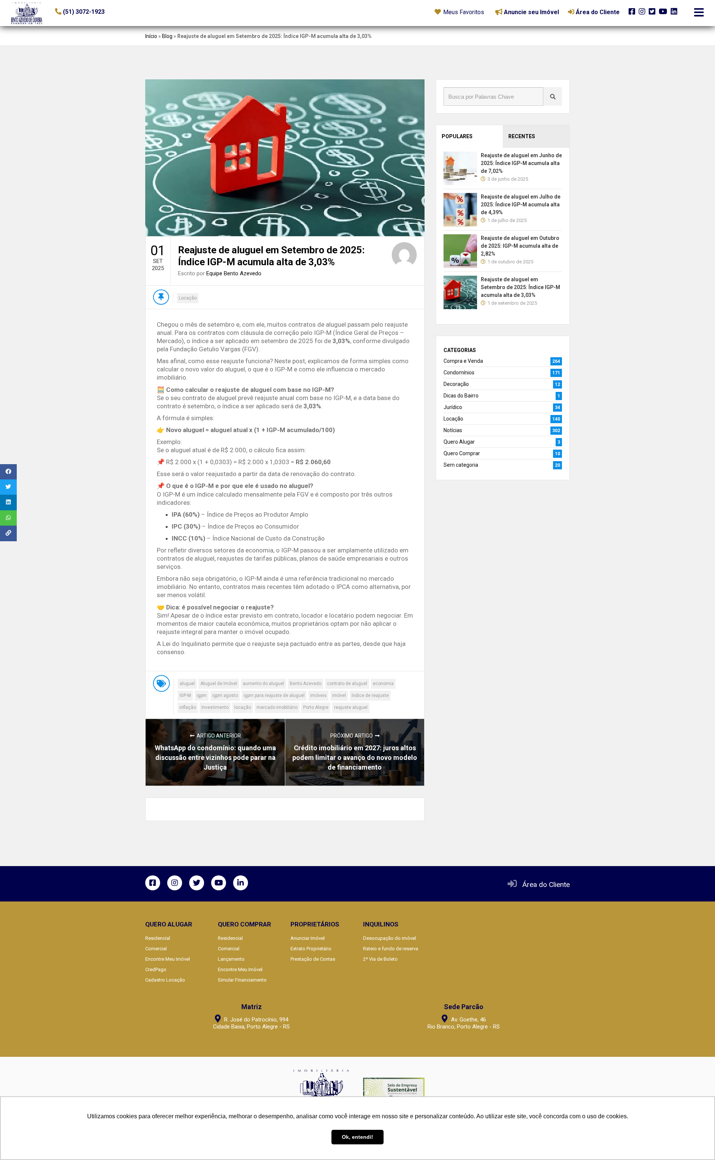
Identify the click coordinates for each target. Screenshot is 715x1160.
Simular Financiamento (242, 980)
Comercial (156, 948)
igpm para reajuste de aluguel (274, 695)
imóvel (339, 695)
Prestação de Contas (312, 959)
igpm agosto (225, 695)
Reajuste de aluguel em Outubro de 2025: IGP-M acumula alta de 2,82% (520, 246)
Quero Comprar (462, 453)
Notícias (453, 430)
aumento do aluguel (263, 683)
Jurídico (453, 407)
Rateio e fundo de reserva (390, 948)
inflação (187, 707)
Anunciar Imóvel (307, 938)
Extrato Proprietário (310, 948)
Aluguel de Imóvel (218, 683)
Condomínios (459, 372)
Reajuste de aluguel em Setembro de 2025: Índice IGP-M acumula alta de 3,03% (520, 287)
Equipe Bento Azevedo (233, 273)
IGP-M (185, 695)
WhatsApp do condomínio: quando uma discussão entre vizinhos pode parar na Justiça (215, 757)
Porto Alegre (315, 707)
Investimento (215, 707)
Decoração (456, 384)
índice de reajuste (370, 695)
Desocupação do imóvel (389, 938)
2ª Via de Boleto (380, 959)
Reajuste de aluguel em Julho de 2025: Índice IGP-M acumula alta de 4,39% (520, 204)
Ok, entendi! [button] (357, 1137)
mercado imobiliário (277, 707)
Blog (167, 36)
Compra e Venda (463, 361)
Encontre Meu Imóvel (167, 959)
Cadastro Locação (165, 980)
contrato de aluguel (347, 683)
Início (151, 36)
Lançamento (231, 959)
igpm (202, 695)
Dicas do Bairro (461, 396)
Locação (188, 298)
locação (242, 707)
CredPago (155, 969)
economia (383, 683)
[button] (100, 11)
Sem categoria (461, 465)
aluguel (187, 683)
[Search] (552, 96)
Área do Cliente (546, 884)
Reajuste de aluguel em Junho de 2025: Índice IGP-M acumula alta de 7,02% (521, 163)
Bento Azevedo (305, 683)
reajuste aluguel (351, 707)
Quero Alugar (459, 442)
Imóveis (318, 695)
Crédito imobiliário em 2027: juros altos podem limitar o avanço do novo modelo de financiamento (354, 757)
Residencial (157, 938)
